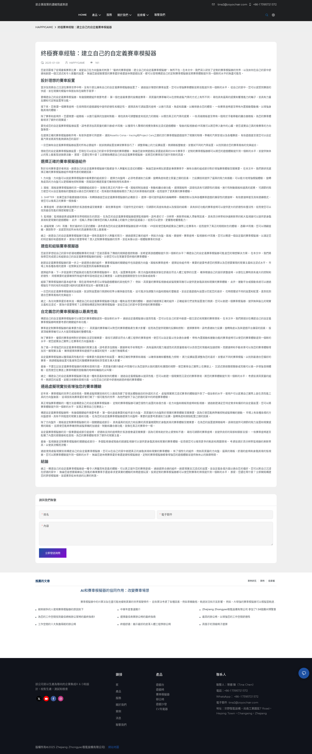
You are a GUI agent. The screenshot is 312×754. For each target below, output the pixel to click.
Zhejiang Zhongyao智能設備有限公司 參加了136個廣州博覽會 (239, 609)
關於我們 (121, 704)
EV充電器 (162, 709)
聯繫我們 (121, 724)
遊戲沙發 (161, 704)
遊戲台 (160, 684)
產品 (118, 691)
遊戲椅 (160, 689)
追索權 (271, 581)
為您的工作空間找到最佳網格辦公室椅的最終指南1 (66, 616)
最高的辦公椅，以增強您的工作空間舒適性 (226, 616)
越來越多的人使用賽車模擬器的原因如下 (61, 609)
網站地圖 (113, 747)
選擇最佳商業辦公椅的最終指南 (138, 616)
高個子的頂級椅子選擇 (215, 624)
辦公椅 (160, 699)
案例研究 (252, 581)
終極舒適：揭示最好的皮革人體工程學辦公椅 (145, 624)
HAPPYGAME (44, 27)
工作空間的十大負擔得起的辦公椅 (57, 624)
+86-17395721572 (264, 4)
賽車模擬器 (163, 694)
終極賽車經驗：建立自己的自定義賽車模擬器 (85, 27)
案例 (262, 581)
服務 (118, 698)
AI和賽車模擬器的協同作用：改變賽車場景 (115, 590)
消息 (118, 718)
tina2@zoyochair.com (232, 4)
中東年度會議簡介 (130, 609)
